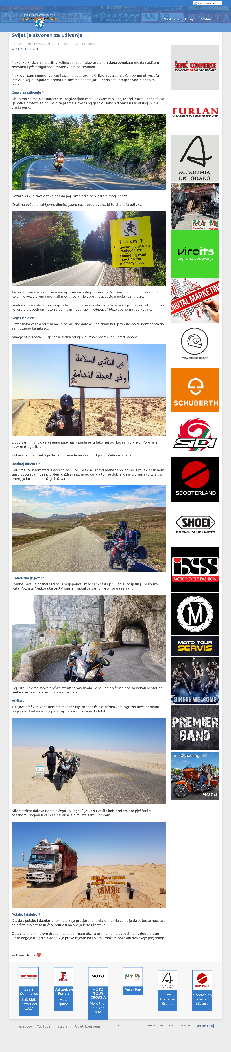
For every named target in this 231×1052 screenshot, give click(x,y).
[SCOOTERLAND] (195, 479)
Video (206, 19)
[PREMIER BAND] (195, 727)
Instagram (63, 1026)
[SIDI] (195, 434)
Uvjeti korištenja (88, 1026)
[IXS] (195, 569)
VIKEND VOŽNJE (27, 49)
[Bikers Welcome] (195, 679)
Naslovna (172, 19)
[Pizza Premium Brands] (195, 158)
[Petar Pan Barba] (195, 205)
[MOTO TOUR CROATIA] (195, 253)
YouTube (43, 1026)
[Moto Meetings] (195, 775)
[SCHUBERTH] (195, 389)
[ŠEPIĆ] (195, 67)
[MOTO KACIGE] (195, 344)
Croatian (210, 3)
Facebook (25, 1026)
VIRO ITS (189, 1025)
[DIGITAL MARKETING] (195, 299)
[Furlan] (195, 111)
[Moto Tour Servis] (195, 646)
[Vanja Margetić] (195, 613)
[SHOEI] (195, 524)
